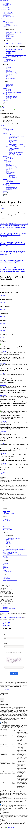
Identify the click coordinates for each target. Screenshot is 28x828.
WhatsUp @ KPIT (7, 12)
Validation (5, 557)
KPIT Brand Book (13, 177)
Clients (4, 566)
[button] (15, 102)
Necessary (4, 722)
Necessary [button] (2, 721)
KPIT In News (12, 176)
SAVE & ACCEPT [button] (4, 826)
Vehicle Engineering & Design (10, 552)
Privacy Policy (6, 623)
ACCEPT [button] (2, 694)
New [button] (5, 654)
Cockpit (8, 542)
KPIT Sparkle (6, 15)
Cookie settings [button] (4, 693)
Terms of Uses (6, 622)
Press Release (12, 175)
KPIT (24, 617)
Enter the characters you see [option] (12, 652)
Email (5, 643)
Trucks (4, 512)
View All (2, 274)
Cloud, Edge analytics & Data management (13, 551)
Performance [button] (3, 796)
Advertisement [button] (3, 811)
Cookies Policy (3, 687)
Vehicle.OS (8, 142)
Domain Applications (11, 134)
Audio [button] (9, 654)
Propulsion (8, 543)
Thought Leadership (8, 521)
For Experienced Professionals (10, 580)
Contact (2, 125)
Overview (5, 519)
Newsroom (8, 173)
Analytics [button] (2, 802)
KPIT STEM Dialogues (8, 16)
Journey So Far (6, 567)
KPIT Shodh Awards (8, 13)
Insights (5, 57)
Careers (5, 88)
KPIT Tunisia (6, 7)
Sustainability (6, 568)
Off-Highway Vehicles (8, 513)
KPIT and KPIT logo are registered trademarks (11, 617)
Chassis (8, 541)
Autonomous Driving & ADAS (13, 538)
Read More (2, 288)
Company (5, 61)
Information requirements (9, 608)
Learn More (3, 351)
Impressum (5, 607)
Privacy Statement (4, 689)
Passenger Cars (6, 511)
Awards (5, 564)
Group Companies (7, 571)
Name (5, 635)
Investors (5, 93)
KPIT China (6, 5)
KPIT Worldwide (4, 0)
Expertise (5, 26)
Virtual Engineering (7, 553)
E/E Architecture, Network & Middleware (16, 549)
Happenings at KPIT (5, 9)
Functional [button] (2, 789)
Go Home (2, 208)
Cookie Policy (6, 625)
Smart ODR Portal (4, 611)
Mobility (5, 21)
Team (4, 570)
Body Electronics (10, 539)
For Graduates (6, 578)
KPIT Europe (6, 3)
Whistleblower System (8, 605)
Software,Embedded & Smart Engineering (16, 146)
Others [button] (1, 819)
